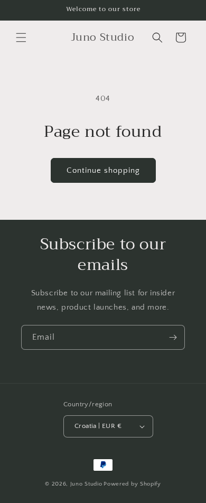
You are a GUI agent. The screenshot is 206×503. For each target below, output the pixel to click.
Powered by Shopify (132, 484)
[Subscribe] (172, 337)
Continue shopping (103, 170)
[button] (21, 37)
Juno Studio (86, 484)
